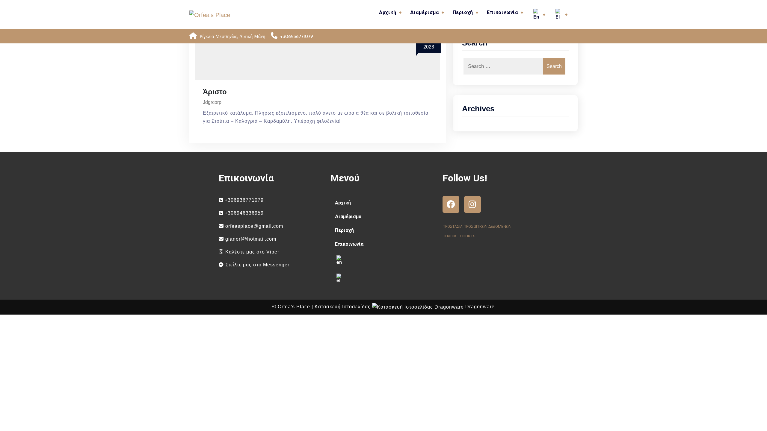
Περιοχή (463, 12)
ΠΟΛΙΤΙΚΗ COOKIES (459, 236)
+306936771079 (243, 200)
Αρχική (387, 12)
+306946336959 (243, 213)
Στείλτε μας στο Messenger (256, 264)
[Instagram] (472, 204)
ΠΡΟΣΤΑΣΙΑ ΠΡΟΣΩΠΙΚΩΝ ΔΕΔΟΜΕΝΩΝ (477, 226)
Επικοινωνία (502, 12)
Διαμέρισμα (424, 12)
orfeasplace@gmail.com (253, 226)
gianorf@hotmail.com (250, 239)
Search (554, 66)
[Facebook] (451, 204)
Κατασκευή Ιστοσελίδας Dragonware (405, 306)
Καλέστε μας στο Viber (251, 251)
